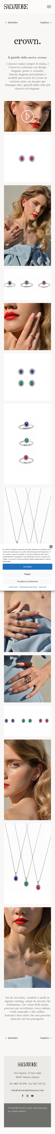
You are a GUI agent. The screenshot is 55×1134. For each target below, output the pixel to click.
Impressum (42, 587)
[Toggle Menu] (49, 6)
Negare (27, 574)
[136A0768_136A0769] (27, 377)
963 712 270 (20, 1083)
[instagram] (27, 1096)
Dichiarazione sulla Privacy (28, 587)
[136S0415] (27, 326)
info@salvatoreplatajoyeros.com (27, 1090)
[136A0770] (27, 158)
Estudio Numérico (19, 1111)
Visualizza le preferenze (27, 581)
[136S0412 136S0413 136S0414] (27, 678)
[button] (51, 546)
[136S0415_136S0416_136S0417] (27, 284)
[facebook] (23, 1096)
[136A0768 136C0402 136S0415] (27, 225)
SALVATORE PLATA (16, 1108)
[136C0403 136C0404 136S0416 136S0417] (27, 611)
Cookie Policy (13, 587)
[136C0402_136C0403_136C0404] (27, 528)
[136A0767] (27, 780)
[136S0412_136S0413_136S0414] (27, 444)
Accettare (27, 567)
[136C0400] (27, 947)
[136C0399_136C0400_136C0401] (27, 863)
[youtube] (32, 1096)
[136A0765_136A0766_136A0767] (27, 721)
